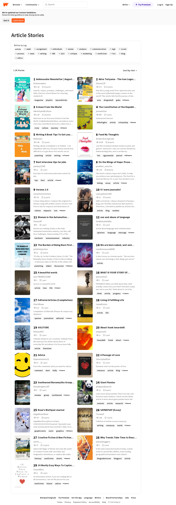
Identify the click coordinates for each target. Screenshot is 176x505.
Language (88, 498)
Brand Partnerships (114, 498)
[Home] (5, 4)
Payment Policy (80, 502)
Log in (160, 4)
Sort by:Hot (129, 70)
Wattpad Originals (48, 498)
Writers (98, 498)
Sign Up (169, 4)
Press (133, 498)
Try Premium (144, 4)
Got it (6, 20)
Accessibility (94, 502)
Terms (59, 502)
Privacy (68, 502)
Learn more (18, 20)
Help (104, 502)
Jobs (127, 498)
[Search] (46, 4)
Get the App (77, 498)
